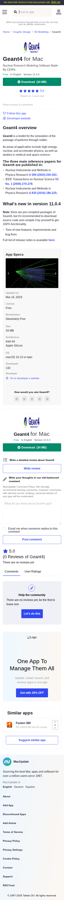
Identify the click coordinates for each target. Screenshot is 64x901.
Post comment (32, 539)
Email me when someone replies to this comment (33, 530)
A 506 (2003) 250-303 (43, 175)
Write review (32, 468)
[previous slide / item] (8, 273)
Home (6, 31)
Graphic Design (22, 31)
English (7, 787)
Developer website (19, 118)
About (6, 796)
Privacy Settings (13, 849)
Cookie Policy (11, 858)
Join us (55, 2)
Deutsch (18, 787)
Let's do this (32, 613)
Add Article (9, 823)
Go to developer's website (24, 378)
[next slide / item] (55, 273)
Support (8, 876)
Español (30, 787)
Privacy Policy (11, 840)
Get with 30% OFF (32, 693)
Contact (7, 867)
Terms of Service (13, 832)
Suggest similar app (32, 740)
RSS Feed (9, 885)
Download (34, 82)
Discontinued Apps (14, 814)
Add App (8, 805)
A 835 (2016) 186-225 (43, 193)
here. (52, 240)
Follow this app (16, 113)
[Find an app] (15, 12)
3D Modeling (41, 31)
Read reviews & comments (18, 104)
